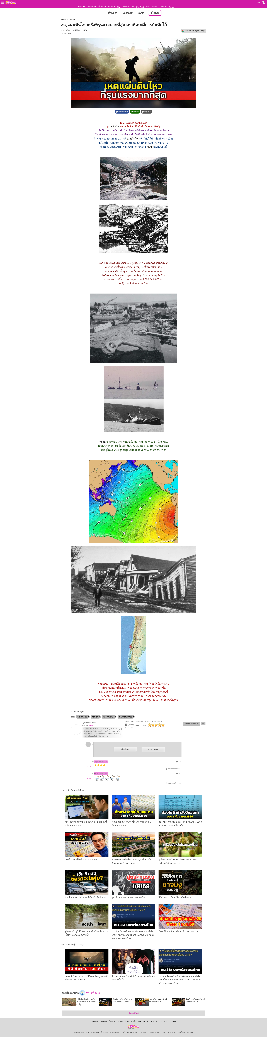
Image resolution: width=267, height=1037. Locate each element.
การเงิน (164, 7)
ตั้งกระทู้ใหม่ (133, 1013)
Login (125, 749)
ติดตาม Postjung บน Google (195, 31)
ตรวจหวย (92, 7)
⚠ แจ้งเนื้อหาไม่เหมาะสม (191, 724)
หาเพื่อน (111, 7)
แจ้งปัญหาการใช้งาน (168, 1032)
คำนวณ (155, 7)
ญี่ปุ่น (149, 146)
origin (69, 33)
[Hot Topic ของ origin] (76, 734)
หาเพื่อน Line (128, 7)
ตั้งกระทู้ (155, 13)
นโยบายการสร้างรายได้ (131, 1032)
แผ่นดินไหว (114, 126)
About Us (144, 1032)
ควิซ (147, 7)
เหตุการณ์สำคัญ (125, 717)
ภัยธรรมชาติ (108, 717)
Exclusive (72, 19)
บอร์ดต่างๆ (128, 13)
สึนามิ (102, 441)
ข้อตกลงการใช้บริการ (81, 1032)
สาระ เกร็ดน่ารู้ (92, 993)
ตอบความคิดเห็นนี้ (174, 769)
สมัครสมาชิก (153, 749)
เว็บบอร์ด (102, 7)
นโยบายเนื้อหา (115, 1032)
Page (171, 7)
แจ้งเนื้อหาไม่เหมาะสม (185, 1032)
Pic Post (140, 7)
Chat (119, 7)
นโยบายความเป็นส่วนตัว (99, 1032)
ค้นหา (141, 13)
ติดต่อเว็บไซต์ (154, 1032)
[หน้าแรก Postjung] (10, 2)
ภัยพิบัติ (95, 717)
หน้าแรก (81, 7)
